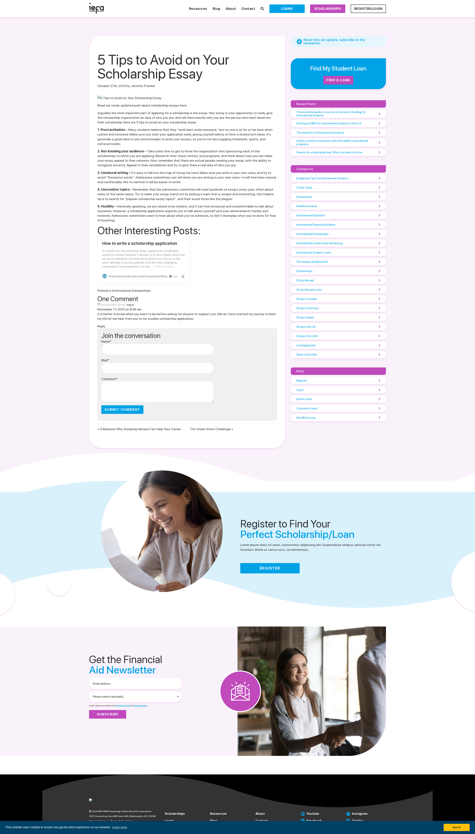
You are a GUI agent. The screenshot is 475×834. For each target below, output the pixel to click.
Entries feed (304, 399)
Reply (101, 326)
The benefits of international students (320, 132)
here (183, 105)
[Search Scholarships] (262, 9)
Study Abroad (305, 280)
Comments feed (306, 408)
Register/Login (368, 9)
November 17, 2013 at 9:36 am (119, 309)
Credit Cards (304, 187)
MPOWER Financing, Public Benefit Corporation (125, 811)
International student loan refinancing (319, 243)
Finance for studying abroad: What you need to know (329, 152)
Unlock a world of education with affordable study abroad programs (332, 142)
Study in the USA (307, 336)
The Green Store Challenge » (211, 429)
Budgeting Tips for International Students (322, 178)
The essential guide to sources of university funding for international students (331, 113)
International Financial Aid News (315, 224)
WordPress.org (305, 417)
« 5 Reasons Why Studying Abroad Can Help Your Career (139, 429)
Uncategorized (305, 345)
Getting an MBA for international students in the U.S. (329, 123)
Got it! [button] (457, 827)
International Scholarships (131, 290)
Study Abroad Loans (309, 289)
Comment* (109, 379)
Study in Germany (307, 308)
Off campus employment (312, 262)
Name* (106, 341)
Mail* (105, 360)
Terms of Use (123, 705)
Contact (248, 9)
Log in (300, 390)
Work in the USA (306, 354)
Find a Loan (338, 80)
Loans (287, 9)
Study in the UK (306, 326)
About (231, 9)
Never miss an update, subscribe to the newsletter (334, 41)
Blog (216, 9)
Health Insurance (306, 206)
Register (301, 380)
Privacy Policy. (140, 705)
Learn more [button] (119, 827)
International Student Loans (313, 252)
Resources (198, 9)
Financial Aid (304, 197)
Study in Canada (306, 299)
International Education (310, 215)
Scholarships (327, 9)
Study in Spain (305, 317)
